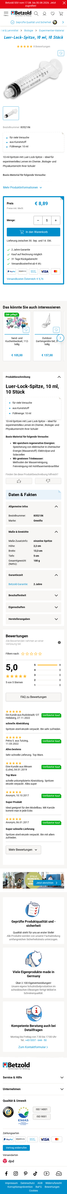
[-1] (38, 220)
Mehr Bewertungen (20, 849)
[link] (52, 13)
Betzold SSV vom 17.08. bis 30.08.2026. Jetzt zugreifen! (30, 4)
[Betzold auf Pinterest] (25, 1174)
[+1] (55, 220)
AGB (40, 1183)
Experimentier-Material (51, 30)
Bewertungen (52, 1186)
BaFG (39, 1186)
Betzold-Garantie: (18, 584)
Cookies (33, 1190)
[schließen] (64, 3)
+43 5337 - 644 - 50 (36, 1040)
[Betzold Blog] (59, 1174)
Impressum (11, 1183)
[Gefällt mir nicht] (48, 481)
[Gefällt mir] (19, 481)
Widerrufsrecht (53, 1183)
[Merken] (61, 53)
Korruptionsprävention (20, 1186)
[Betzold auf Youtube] (46, 1174)
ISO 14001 (42, 1109)
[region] (33, 504)
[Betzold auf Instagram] (16, 1174)
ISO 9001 (42, 1116)
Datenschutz (28, 1183)
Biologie (28, 30)
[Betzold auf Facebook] (6, 1174)
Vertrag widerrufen (16, 1147)
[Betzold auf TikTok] (35, 1174)
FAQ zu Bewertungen (34, 697)
